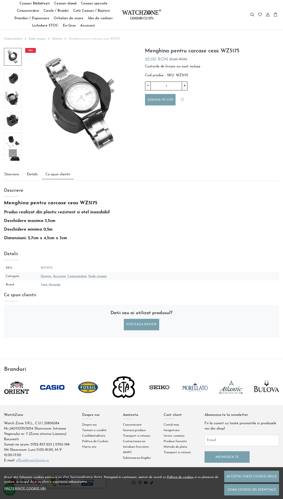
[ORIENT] (16, 396)
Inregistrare (172, 430)
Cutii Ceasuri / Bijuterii (91, 11)
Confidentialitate (93, 436)
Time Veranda (50, 284)
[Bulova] (266, 396)
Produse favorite (175, 441)
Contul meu (171, 424)
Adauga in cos (160, 99)
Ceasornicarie (132, 424)
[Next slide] (13, 153)
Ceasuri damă (65, 3)
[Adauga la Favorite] (182, 99)
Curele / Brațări (56, 11)
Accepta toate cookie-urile (252, 476)
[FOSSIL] (88, 396)
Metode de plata (175, 447)
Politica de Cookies (95, 441)
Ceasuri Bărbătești (34, 3)
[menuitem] (13, 57)
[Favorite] (260, 15)
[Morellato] (195, 396)
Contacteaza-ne (134, 441)
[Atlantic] (230, 396)
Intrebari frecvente (136, 447)
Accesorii (87, 25)
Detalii (32, 174)
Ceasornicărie (28, 11)
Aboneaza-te (227, 457)
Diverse (57, 38)
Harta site (89, 447)
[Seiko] (159, 396)
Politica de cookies (180, 477)
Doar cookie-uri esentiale (252, 489)
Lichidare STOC (45, 25)
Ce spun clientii (58, 174)
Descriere (11, 174)
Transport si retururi (136, 436)
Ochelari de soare (68, 18)
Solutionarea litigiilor (137, 458)
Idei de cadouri (100, 18)
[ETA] (123, 396)
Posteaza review (141, 324)
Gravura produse (134, 430)
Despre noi (89, 424)
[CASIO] (52, 396)
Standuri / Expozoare (31, 18)
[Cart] (275, 15)
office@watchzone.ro (32, 460)
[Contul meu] (267, 15)
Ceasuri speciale (94, 3)
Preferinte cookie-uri (25, 488)
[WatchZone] (141, 14)
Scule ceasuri (37, 38)
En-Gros (69, 25)
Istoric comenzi (174, 436)
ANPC (127, 452)
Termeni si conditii (94, 430)
